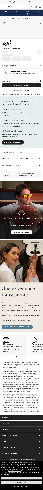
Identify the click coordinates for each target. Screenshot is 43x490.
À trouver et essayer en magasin (11, 174)
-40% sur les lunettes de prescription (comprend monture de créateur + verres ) (21, 13)
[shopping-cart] (36, 6)
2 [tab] (19, 356)
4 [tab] (24, 356)
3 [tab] (21, 356)
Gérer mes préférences (22, 486)
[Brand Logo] (6, 45)
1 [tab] (16, 356)
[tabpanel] (14, 347)
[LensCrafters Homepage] (8, 7)
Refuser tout (21, 482)
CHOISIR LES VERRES (21, 85)
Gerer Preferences (14, 471)
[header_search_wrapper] (32, 6)
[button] (2, 72)
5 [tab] (26, 356)
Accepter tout (21, 478)
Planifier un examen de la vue (17, 327)
